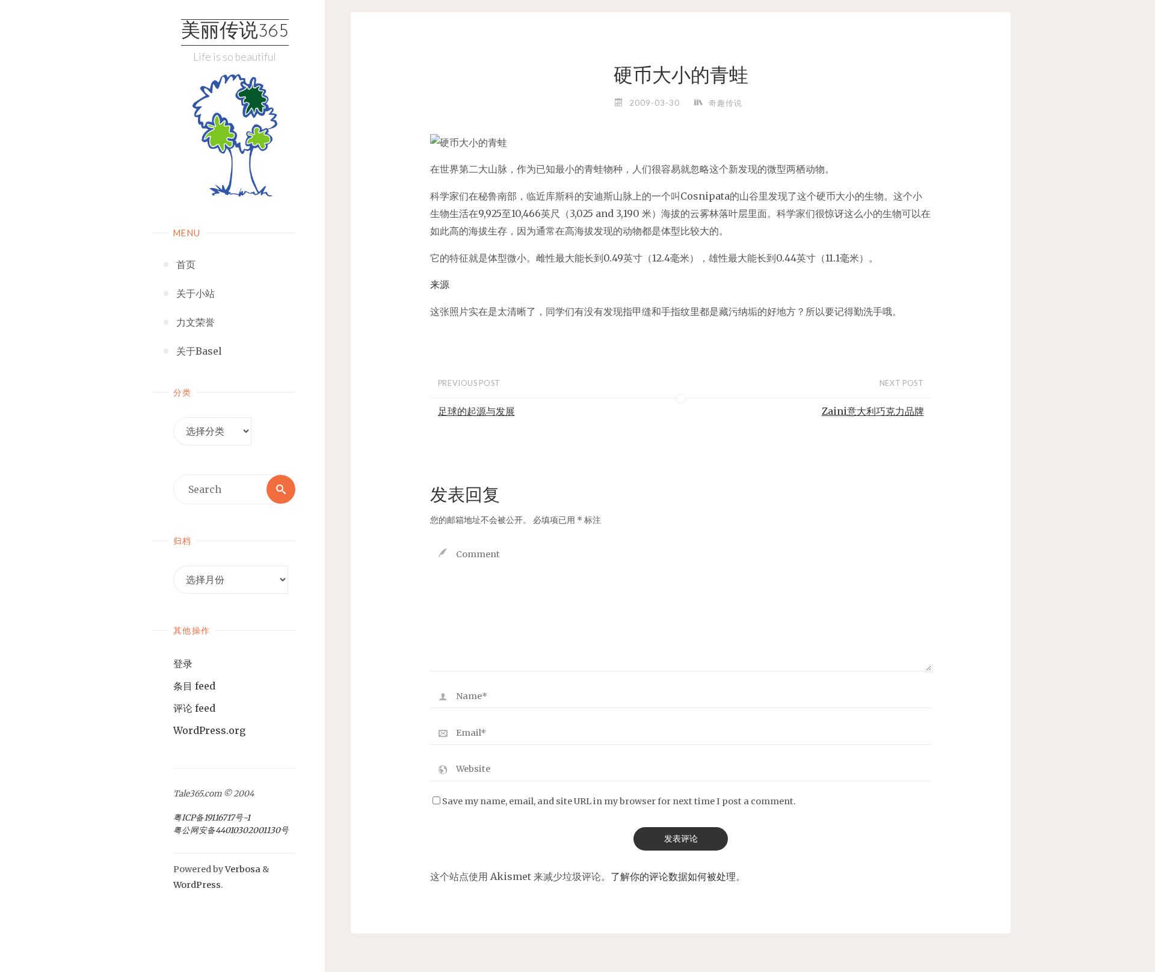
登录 (182, 664)
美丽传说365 (235, 31)
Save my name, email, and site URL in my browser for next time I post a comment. (619, 801)
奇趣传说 (725, 103)
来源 (439, 284)
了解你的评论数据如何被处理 (673, 876)
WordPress (197, 884)
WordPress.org (209, 730)
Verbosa (241, 869)
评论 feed (194, 708)
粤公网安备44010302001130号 (231, 830)
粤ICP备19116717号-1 (211, 818)
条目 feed (194, 686)
